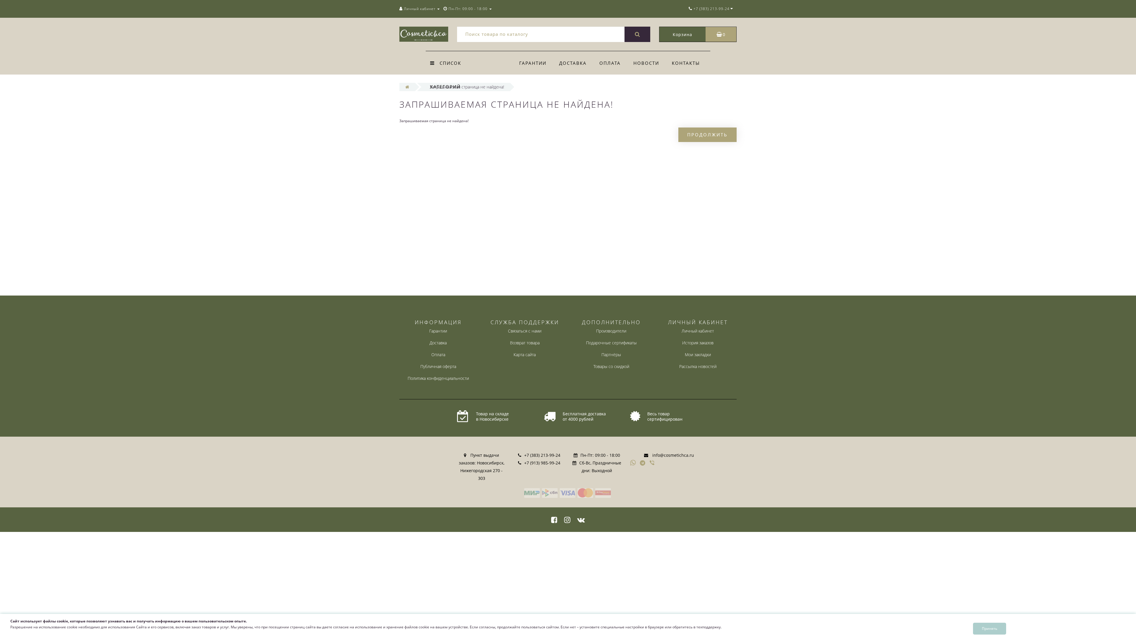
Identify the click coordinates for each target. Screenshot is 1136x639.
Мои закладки (698, 354)
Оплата (610, 63)
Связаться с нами (524, 331)
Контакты (686, 63)
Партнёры (611, 354)
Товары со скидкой (611, 366)
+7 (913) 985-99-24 (542, 463)
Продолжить (707, 135)
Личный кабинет (698, 331)
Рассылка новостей (698, 366)
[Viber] (653, 463)
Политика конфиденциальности (438, 378)
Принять (989, 628)
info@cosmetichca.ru (673, 455)
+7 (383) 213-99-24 (542, 455)
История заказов (698, 343)
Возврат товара (525, 343)
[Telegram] (643, 463)
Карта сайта (525, 354)
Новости (646, 63)
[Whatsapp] (633, 462)
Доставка (573, 63)
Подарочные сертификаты (611, 343)
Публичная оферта (438, 366)
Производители (611, 331)
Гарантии (532, 63)
